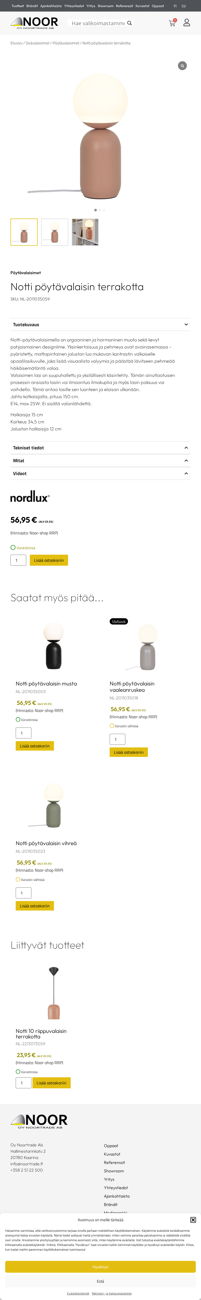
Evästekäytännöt (78, 1293)
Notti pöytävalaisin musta (46, 683)
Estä (100, 1281)
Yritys (90, 6)
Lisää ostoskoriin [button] (35, 746)
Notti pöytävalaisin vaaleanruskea (132, 686)
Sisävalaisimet (37, 43)
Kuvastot (142, 6)
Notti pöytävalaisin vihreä (46, 843)
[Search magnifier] (129, 23)
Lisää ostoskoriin (49, 560)
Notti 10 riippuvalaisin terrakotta (41, 1033)
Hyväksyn (101, 1267)
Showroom (106, 6)
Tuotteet (18, 6)
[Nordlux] (30, 496)
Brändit (32, 6)
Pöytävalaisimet (66, 43)
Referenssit (124, 6)
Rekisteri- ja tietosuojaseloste (112, 1293)
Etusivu (16, 43)
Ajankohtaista (51, 6)
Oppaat (158, 6)
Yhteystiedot (74, 6)
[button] (193, 1220)
